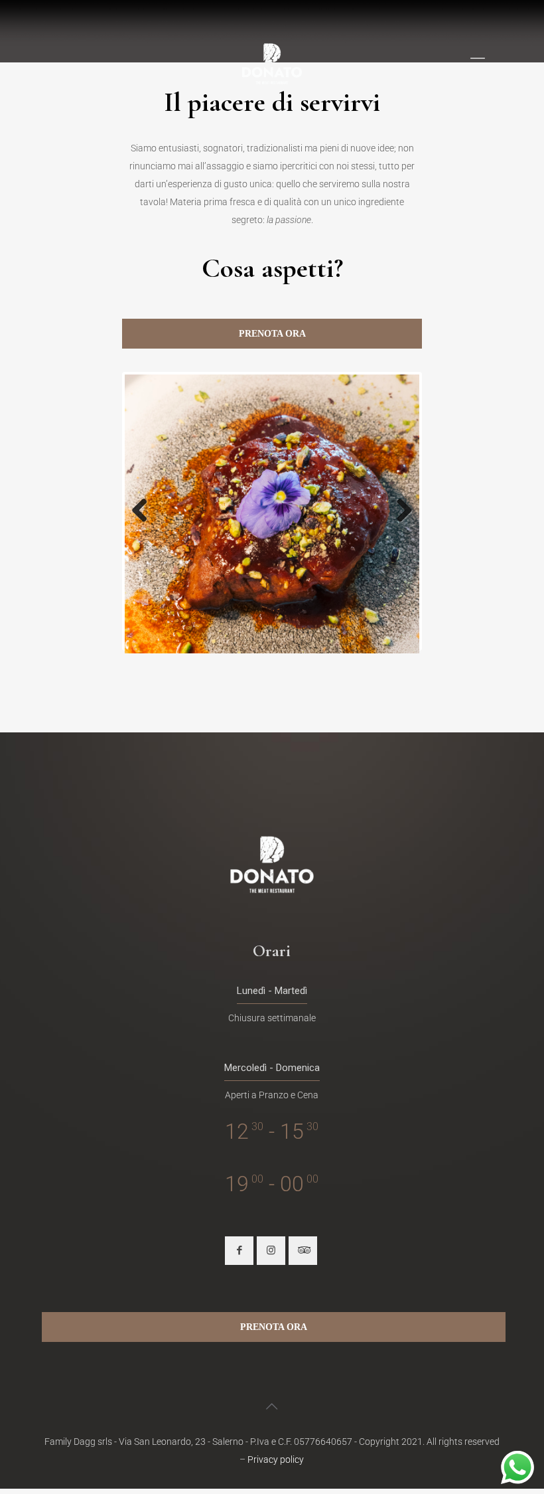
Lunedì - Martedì (272, 991)
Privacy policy (275, 1459)
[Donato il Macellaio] (272, 63)
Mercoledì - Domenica (272, 1068)
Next (399, 511)
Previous (144, 511)
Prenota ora (272, 334)
